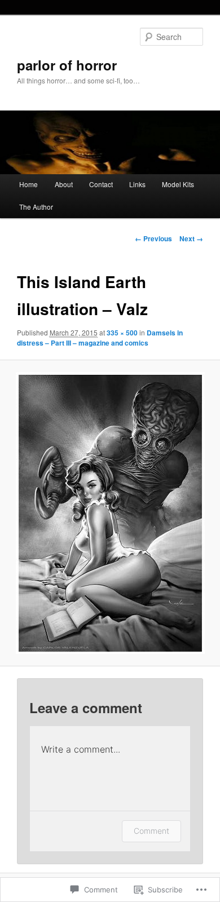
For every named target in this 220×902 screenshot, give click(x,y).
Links (137, 184)
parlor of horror (67, 64)
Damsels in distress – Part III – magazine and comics (100, 338)
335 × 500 (122, 333)
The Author (36, 206)
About (64, 184)
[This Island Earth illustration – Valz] (110, 513)
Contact (101, 184)
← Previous (153, 238)
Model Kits (178, 184)
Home (28, 184)
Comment (151, 830)
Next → (191, 238)
